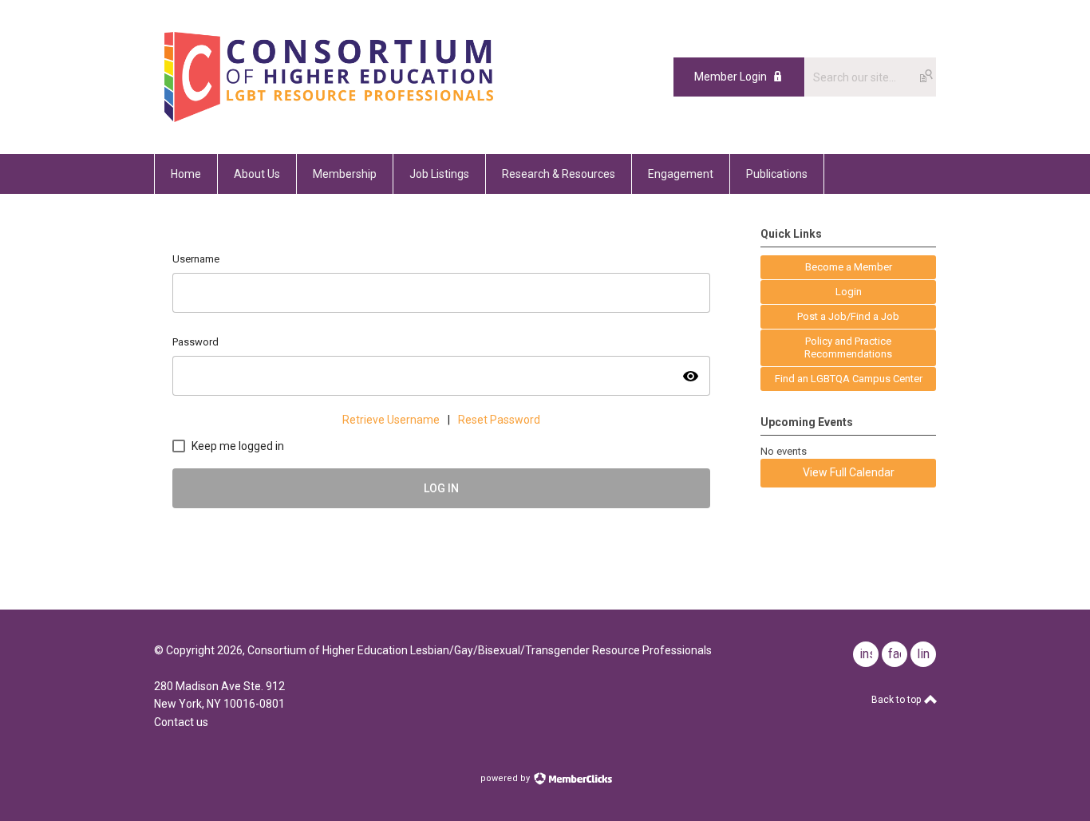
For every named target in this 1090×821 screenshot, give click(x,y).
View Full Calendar (849, 472)
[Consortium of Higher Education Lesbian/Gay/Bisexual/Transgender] (371, 118)
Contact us (181, 722)
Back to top (897, 699)
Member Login (730, 76)
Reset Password (499, 419)
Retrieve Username (391, 419)
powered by (506, 778)
